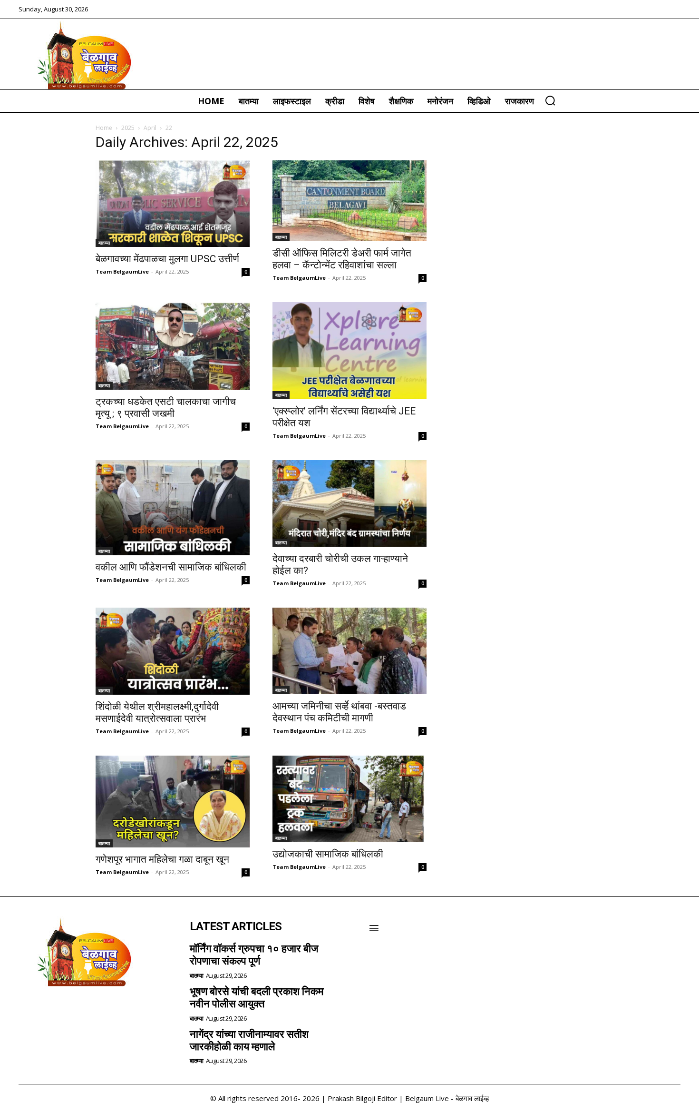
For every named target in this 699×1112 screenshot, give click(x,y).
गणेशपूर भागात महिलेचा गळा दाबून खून (162, 859)
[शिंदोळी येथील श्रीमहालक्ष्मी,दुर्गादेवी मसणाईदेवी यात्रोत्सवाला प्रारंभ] (173, 651)
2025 (128, 128)
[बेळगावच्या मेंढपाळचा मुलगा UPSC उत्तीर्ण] (173, 203)
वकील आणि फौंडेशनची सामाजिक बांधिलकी (171, 567)
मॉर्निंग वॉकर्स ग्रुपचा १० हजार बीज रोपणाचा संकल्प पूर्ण (254, 955)
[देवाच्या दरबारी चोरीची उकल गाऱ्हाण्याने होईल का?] (349, 503)
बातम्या (104, 242)
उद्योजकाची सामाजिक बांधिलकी (327, 854)
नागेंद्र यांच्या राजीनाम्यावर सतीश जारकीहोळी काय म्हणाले (249, 1040)
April (150, 128)
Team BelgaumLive (122, 271)
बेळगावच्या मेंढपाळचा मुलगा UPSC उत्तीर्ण (167, 259)
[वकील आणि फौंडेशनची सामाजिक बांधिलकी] (173, 507)
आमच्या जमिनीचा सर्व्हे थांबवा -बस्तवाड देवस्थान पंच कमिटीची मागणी (339, 712)
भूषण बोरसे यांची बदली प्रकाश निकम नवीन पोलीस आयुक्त (256, 997)
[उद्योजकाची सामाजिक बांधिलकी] (349, 799)
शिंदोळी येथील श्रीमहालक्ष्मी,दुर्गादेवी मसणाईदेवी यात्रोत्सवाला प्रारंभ (157, 712)
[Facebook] (29, 1011)
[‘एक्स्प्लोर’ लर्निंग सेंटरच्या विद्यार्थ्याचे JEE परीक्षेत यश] (349, 350)
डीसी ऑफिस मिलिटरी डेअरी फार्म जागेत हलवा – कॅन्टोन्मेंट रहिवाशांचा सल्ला (341, 259)
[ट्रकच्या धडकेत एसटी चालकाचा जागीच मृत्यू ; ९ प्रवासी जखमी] (173, 346)
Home (104, 128)
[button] (550, 100)
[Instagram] (54, 1011)
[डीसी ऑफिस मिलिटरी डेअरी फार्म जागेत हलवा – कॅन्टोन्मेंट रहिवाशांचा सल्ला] (349, 200)
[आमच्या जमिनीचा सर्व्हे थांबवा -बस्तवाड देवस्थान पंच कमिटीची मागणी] (349, 651)
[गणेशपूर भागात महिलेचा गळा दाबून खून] (173, 801)
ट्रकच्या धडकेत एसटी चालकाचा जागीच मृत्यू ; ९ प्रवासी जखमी (166, 407)
